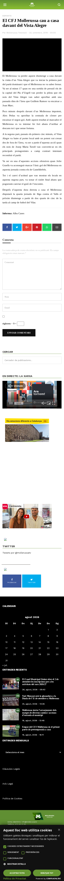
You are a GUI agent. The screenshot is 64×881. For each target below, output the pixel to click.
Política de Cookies (12, 798)
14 (40, 642)
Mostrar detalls (16, 864)
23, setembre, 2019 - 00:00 (42, 33)
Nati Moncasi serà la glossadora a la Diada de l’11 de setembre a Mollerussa (40, 697)
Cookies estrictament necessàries (26, 846)
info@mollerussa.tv (29, 822)
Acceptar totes (17, 873)
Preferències (32, 852)
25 (14, 654)
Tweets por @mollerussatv (16, 553)
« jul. (5, 665)
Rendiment (13, 852)
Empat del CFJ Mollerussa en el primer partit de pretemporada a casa (41, 728)
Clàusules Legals (11, 769)
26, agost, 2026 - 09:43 (33, 689)
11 (14, 642)
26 (23, 654)
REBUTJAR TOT (47, 873)
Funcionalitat (15, 858)
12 (23, 642)
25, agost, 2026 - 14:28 (33, 704)
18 (14, 648)
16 (57, 642)
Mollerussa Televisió (17, 33)
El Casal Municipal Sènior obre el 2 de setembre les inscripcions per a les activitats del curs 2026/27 (40, 682)
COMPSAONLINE (53, 878)
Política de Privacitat (14, 878)
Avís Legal (7, 784)
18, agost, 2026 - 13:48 (33, 720)
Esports (6, 16)
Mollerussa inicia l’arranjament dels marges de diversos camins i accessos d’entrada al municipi (39, 712)
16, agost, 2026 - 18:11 (33, 735)
